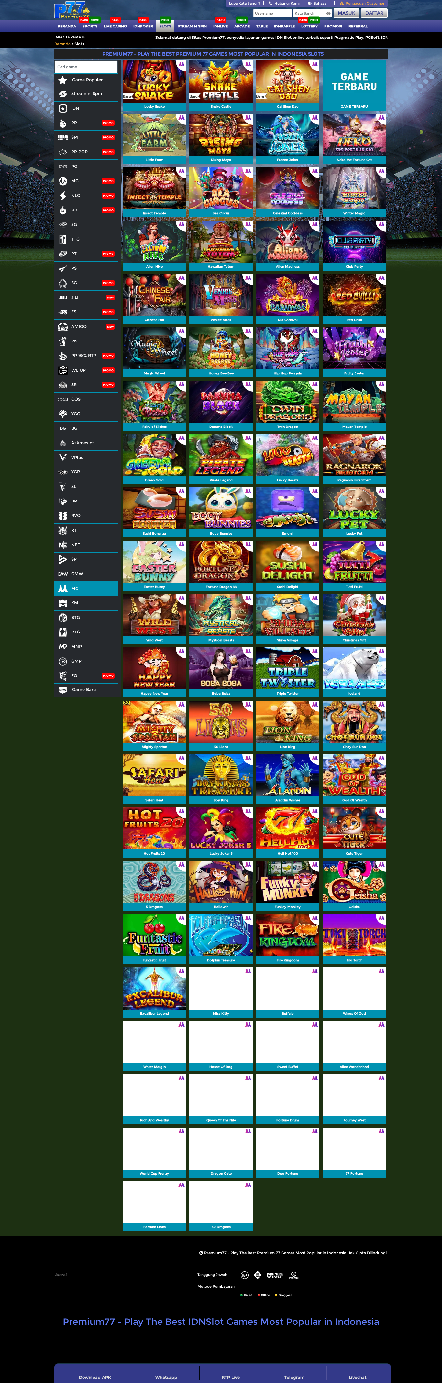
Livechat (357, 1377)
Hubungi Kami (287, 3)
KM (74, 602)
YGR (75, 471)
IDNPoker (143, 26)
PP (74, 122)
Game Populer (87, 79)
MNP (76, 646)
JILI (74, 297)
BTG (75, 617)
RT (74, 530)
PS (74, 268)
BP (74, 500)
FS (73, 311)
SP (74, 559)
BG (74, 428)
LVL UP (78, 370)
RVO (76, 515)
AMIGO (79, 326)
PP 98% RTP (83, 355)
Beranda (67, 26)
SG (74, 282)
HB (74, 209)
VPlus (77, 457)
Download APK (95, 1377)
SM (74, 137)
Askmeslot (82, 442)
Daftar (374, 13)
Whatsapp (166, 1377)
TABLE (262, 26)
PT (74, 253)
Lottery (309, 26)
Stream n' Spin (86, 93)
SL (73, 486)
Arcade (242, 26)
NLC (75, 195)
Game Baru (83, 689)
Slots (165, 26)
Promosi (333, 26)
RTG (75, 631)
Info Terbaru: (70, 37)
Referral (358, 26)
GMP (76, 661)
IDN (75, 108)
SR (74, 384)
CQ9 (76, 399)
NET (75, 544)
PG (74, 166)
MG (75, 180)
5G (74, 224)
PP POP (79, 151)
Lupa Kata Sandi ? (244, 3)
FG (74, 675)
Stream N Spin (192, 26)
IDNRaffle (284, 26)
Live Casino (115, 26)
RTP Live (231, 1377)
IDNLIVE (220, 26)
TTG (75, 239)
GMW (77, 573)
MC (75, 588)
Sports (90, 26)
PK (74, 340)
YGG (75, 413)
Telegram (294, 1377)
